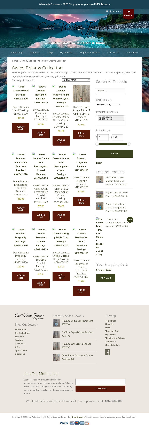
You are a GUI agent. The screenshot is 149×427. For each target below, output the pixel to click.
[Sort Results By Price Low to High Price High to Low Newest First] (108, 104)
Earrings (19, 340)
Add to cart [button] (21, 128)
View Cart (128, 15)
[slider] (97, 144)
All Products (21, 329)
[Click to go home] (29, 316)
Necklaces (20, 343)
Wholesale (132, 52)
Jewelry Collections (30, 61)
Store (107, 328)
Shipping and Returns (115, 338)
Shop (50, 52)
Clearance (20, 354)
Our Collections (22, 333)
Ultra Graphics (78, 417)
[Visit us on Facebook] (107, 352)
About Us (35, 52)
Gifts (17, 347)
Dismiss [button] (105, 4)
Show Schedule (112, 345)
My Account (115, 11)
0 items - (103, 270)
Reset (99, 163)
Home (15, 61)
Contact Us (113, 52)
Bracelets (19, 336)
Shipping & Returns (90, 52)
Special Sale (21, 350)
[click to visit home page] (74, 29)
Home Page (17, 52)
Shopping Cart (112, 331)
